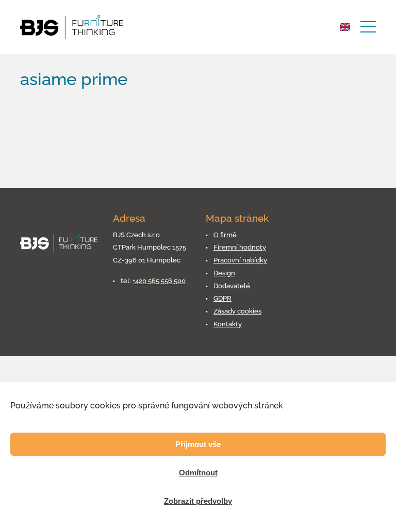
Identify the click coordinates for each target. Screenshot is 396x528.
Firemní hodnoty (239, 247)
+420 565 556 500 (159, 281)
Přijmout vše (198, 444)
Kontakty (227, 324)
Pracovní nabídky (240, 260)
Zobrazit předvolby (198, 501)
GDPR (222, 298)
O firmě (225, 235)
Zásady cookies (237, 311)
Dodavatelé (231, 286)
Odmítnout (198, 472)
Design (224, 273)
